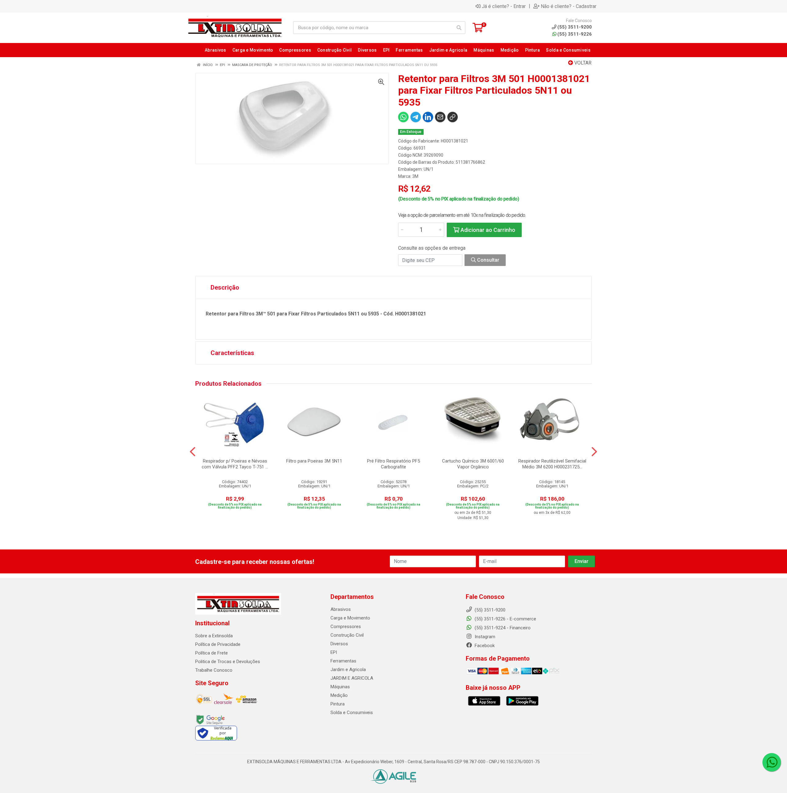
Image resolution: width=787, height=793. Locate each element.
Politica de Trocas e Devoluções (227, 661)
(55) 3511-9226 (574, 34)
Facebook (484, 645)
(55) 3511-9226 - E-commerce (504, 619)
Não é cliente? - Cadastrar (568, 6)
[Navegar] (192, 452)
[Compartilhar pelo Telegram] (415, 117)
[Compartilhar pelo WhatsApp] (403, 117)
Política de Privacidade (217, 644)
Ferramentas (343, 661)
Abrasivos (340, 609)
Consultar (487, 260)
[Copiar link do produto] (452, 117)
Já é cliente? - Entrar (504, 6)
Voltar (582, 63)
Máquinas (340, 686)
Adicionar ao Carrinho (487, 230)
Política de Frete (211, 653)
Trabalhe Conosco (213, 670)
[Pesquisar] (459, 27)
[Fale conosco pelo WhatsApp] (771, 762)
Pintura (337, 704)
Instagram (484, 636)
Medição (339, 695)
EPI (333, 652)
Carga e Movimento (350, 618)
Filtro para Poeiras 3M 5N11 (314, 461)
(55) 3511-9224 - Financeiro (502, 628)
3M (415, 176)
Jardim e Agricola (348, 669)
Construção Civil (347, 635)
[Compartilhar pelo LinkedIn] (428, 117)
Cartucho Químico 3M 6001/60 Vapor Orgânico (473, 464)
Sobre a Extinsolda (214, 636)
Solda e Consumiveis (351, 712)
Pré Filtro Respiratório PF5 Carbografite (393, 464)
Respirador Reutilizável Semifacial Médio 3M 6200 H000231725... (552, 464)
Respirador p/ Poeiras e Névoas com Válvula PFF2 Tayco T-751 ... (235, 464)
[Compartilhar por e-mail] (440, 117)
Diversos (339, 644)
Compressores (345, 626)
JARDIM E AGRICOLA (351, 678)
